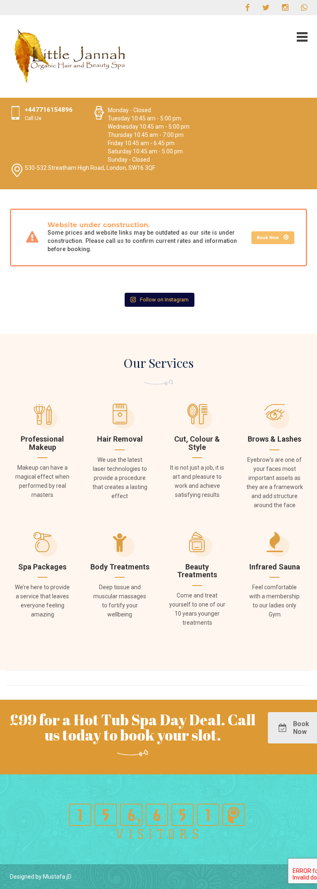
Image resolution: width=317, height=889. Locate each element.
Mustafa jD (57, 876)
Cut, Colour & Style (197, 443)
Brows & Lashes (274, 439)
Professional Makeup (42, 443)
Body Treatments (119, 566)
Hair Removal (120, 439)
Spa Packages (42, 566)
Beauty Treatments (197, 570)
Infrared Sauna (274, 566)
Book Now (268, 237)
